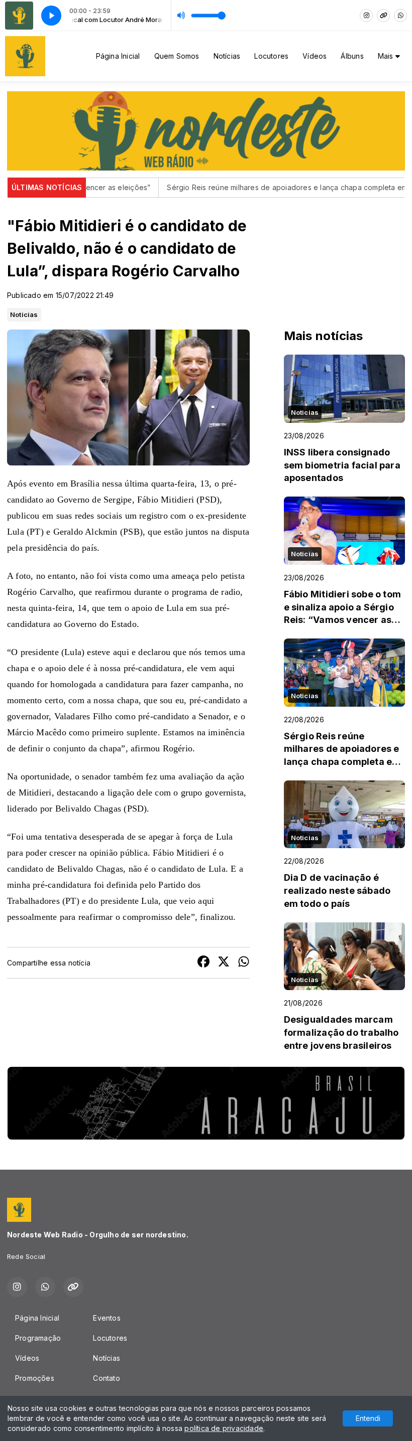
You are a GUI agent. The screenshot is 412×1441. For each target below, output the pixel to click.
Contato (106, 1378)
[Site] (383, 15)
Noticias (24, 314)
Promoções (34, 1378)
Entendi (368, 1418)
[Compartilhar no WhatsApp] (244, 962)
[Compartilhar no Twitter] (224, 962)
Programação (38, 1338)
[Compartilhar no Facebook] (203, 962)
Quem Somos (176, 56)
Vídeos (314, 56)
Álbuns (352, 56)
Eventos (106, 1318)
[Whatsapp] (400, 15)
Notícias (227, 56)
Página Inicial (118, 56)
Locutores (271, 56)
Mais (386, 56)
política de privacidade (223, 1428)
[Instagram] (366, 15)
